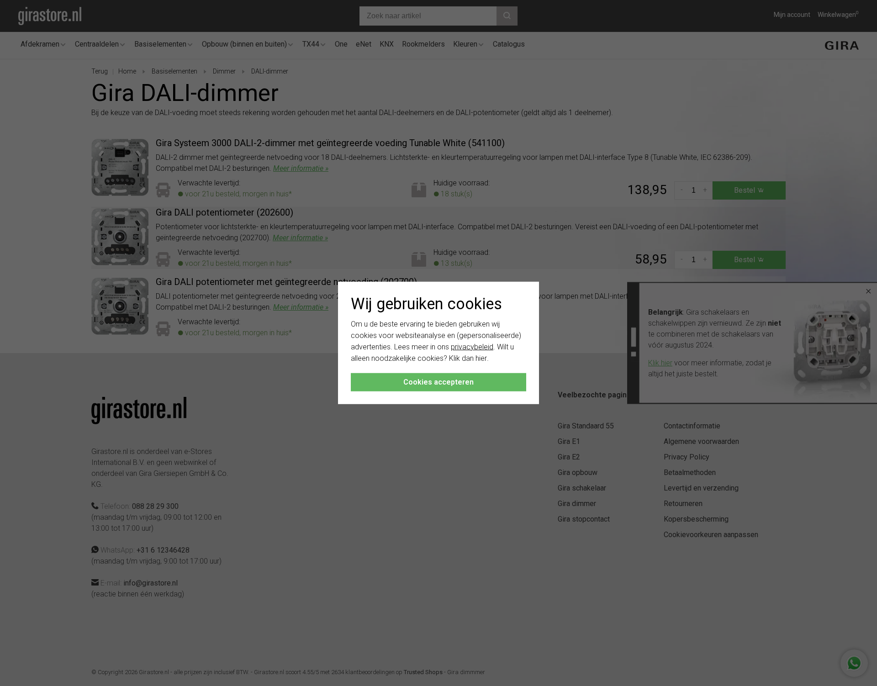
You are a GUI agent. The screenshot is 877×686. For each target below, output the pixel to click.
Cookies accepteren (438, 382)
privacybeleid (472, 347)
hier (481, 358)
